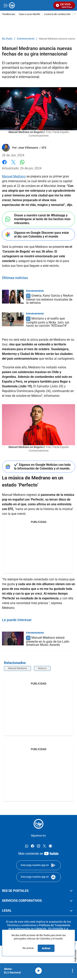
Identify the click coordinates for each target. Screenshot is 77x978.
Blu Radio (7, 38)
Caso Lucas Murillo (29, 14)
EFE (44, 147)
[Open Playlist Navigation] (72, 971)
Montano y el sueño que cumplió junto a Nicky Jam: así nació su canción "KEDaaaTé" (47, 322)
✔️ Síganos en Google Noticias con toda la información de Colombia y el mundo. (42, 466)
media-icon (38, 970)
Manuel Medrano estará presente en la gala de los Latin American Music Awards (47, 641)
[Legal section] (71, 910)
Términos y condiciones (22, 925)
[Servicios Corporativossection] (71, 901)
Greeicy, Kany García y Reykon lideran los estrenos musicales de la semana (49, 299)
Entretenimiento (26, 38)
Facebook (4, 164)
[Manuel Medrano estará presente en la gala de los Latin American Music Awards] (13, 638)
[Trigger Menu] (5, 5)
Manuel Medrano (14, 176)
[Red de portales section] (71, 891)
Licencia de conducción (57, 14)
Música (42, 668)
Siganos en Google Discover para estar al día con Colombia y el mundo (41, 234)
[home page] (38, 824)
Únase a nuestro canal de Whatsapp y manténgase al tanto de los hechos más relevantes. (42, 219)
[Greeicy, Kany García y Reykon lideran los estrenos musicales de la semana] (13, 297)
